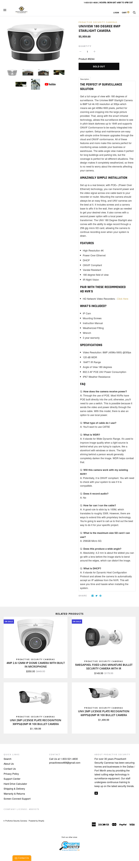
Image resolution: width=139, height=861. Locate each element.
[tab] (85, 79)
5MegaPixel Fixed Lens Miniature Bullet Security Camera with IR (103, 666)
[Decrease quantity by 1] (80, 51)
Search (7, 758)
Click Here (122, 298)
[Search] (134, 12)
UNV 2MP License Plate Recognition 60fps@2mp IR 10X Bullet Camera (103, 713)
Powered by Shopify (36, 820)
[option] (35, 42)
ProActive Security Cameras (98, 22)
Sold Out (99, 66)
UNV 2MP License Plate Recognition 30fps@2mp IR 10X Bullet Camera (35, 722)
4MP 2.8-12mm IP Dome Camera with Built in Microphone (36, 664)
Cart (125, 12)
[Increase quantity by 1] (94, 51)
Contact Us (10, 768)
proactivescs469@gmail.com (64, 762)
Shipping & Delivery (14, 788)
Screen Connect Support (17, 798)
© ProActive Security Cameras (15, 820)
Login (116, 12)
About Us (9, 763)
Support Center (12, 778)
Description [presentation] (84, 79)
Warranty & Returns (14, 793)
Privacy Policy (11, 773)
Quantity (85, 46)
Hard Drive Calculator (15, 783)
